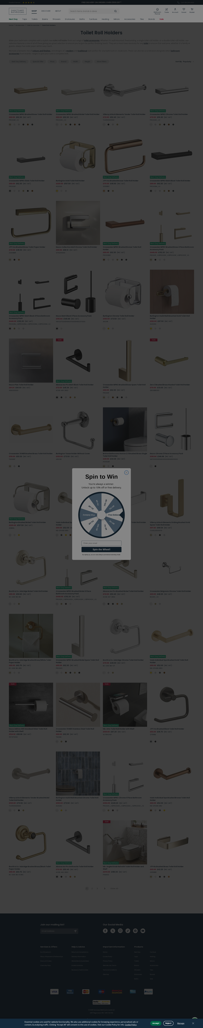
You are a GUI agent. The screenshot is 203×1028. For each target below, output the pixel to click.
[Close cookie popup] (193, 1023)
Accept (155, 1023)
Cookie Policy (131, 1024)
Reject (168, 1023)
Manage (180, 1023)
